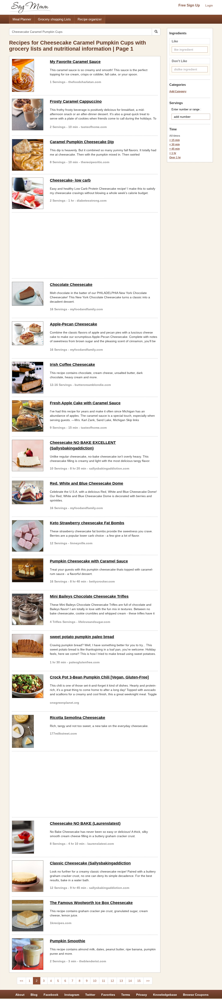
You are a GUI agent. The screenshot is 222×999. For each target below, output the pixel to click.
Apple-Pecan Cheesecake (73, 324)
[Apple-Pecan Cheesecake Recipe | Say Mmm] (27, 333)
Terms (125, 994)
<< (21, 980)
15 (139, 980)
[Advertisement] (85, 244)
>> (148, 980)
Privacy (141, 994)
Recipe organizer (90, 19)
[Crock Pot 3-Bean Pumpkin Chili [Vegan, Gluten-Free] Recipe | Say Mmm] (27, 686)
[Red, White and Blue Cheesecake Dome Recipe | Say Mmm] (27, 492)
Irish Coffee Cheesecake (72, 364)
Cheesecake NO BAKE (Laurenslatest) (85, 823)
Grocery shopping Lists (54, 19)
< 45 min (174, 148)
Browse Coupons (196, 994)
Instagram (71, 994)
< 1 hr (172, 153)
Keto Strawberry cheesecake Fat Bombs (87, 523)
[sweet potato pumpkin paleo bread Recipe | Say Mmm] (27, 646)
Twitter (90, 994)
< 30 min (174, 144)
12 (112, 980)
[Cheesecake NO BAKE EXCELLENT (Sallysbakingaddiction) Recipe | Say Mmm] (27, 455)
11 (103, 980)
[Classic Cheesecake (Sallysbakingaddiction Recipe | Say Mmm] (27, 876)
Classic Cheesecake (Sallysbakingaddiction (90, 863)
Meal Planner (22, 19)
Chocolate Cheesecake (71, 284)
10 (94, 980)
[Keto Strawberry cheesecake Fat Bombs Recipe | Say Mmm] (27, 536)
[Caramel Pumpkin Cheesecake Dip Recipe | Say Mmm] (27, 155)
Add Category (177, 91)
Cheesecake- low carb (70, 180)
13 (121, 980)
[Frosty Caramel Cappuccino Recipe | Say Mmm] (27, 114)
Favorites (108, 994)
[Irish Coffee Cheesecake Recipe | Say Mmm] (27, 377)
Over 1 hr (175, 157)
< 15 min (174, 140)
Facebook (51, 994)
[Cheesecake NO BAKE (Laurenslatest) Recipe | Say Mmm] (27, 837)
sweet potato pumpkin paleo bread (82, 637)
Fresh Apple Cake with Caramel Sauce (85, 403)
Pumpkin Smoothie (67, 941)
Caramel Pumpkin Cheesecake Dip (82, 142)
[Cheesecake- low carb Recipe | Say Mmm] (27, 193)
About (19, 994)
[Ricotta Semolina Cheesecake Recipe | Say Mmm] (27, 731)
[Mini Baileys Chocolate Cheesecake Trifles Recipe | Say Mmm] (27, 609)
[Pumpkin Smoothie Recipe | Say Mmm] (27, 954)
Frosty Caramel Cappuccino (76, 101)
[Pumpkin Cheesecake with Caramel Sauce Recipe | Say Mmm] (27, 570)
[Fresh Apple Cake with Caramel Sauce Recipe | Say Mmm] (27, 416)
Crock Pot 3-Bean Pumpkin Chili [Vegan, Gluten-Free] (99, 677)
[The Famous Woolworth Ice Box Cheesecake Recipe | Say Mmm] (27, 915)
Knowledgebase (165, 994)
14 (130, 980)
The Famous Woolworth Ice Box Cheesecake (91, 903)
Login (209, 5)
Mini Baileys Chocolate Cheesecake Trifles (89, 596)
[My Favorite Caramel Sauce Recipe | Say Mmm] (27, 75)
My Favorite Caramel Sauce (75, 62)
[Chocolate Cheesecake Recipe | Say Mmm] (27, 294)
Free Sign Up (189, 5)
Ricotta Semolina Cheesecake (77, 717)
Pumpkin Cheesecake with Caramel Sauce (89, 561)
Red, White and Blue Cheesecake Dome (86, 483)
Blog (34, 994)
